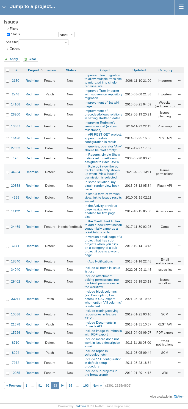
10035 (15, 373)
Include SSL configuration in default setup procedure (103, 362)
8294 (15, 352)
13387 (15, 126)
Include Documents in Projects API (100, 324)
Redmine (32, 80)
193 (86, 385)
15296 (15, 332)
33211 (15, 299)
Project (33, 70)
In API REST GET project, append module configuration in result (103, 138)
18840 (15, 261)
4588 (15, 197)
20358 (15, 185)
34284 (15, 172)
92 (48, 385)
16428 (15, 138)
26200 (15, 114)
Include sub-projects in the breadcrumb (101, 372)
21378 (15, 324)
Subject (105, 70)
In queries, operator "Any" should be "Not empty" (103, 148)
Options (15, 48)
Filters (14, 28)
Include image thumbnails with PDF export (103, 332)
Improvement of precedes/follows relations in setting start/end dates (103, 114)
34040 (15, 269)
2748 (15, 94)
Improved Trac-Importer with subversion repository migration (103, 94)
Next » (97, 385)
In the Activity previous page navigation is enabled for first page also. (101, 211)
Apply (14, 59)
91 (40, 385)
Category (165, 70)
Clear (32, 59)
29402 (15, 281)
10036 (15, 314)
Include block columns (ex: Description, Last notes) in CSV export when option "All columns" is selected (103, 299)
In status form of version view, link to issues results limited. (103, 197)
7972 (15, 362)
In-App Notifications (99, 261)
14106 (15, 104)
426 (15, 158)
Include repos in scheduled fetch (96, 352)
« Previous (14, 385)
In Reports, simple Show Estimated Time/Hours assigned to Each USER (102, 158)
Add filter (12, 42)
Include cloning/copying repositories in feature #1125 (102, 314)
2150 (15, 80)
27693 (15, 148)
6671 (15, 246)
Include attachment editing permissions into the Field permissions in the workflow (102, 281)
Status (15, 34)
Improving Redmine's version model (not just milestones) (101, 126)
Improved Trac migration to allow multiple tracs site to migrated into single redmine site (103, 80)
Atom (180, 396)
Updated (139, 70)
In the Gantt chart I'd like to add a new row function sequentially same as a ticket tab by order (103, 226)
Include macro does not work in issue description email (102, 342)
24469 (15, 226)
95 (70, 385)
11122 (15, 211)
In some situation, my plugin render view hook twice (102, 185)
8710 (15, 342)
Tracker (50, 70)
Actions (180, 80)
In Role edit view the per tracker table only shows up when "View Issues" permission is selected (102, 172)
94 (63, 385)
